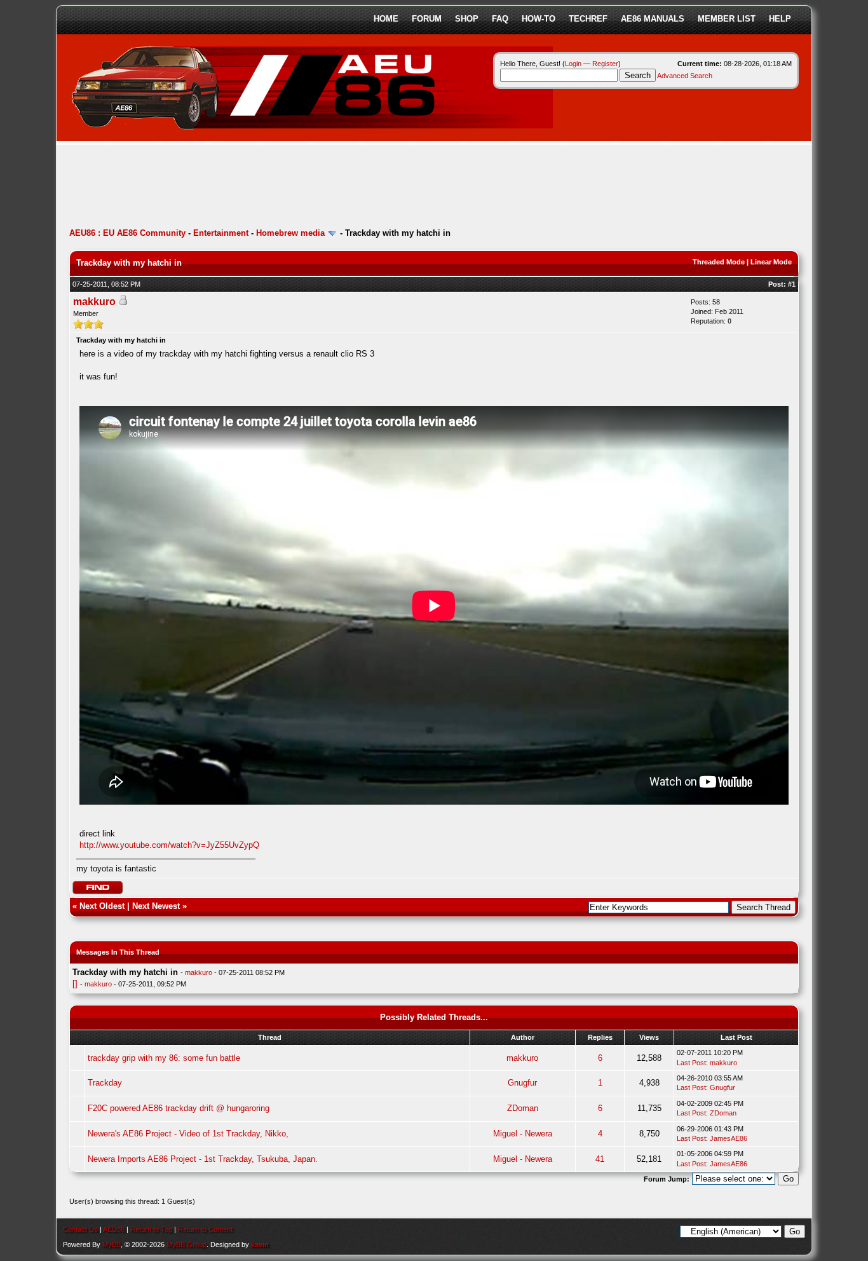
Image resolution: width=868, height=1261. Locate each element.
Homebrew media (290, 233)
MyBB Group (186, 1244)
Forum (427, 19)
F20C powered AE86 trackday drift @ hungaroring (178, 1108)
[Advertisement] (300, 187)
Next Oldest (102, 906)
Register (605, 63)
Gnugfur (522, 1082)
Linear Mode (771, 262)
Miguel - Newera (522, 1133)
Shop (466, 19)
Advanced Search (684, 75)
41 (599, 1159)
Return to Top (151, 1229)
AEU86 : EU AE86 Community (127, 233)
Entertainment (220, 233)
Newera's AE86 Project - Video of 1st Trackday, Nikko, (188, 1133)
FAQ (500, 19)
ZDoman (522, 1108)
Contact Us (80, 1229)
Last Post (691, 1063)
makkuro (94, 301)
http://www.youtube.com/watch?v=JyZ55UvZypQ (169, 845)
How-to (538, 19)
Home (386, 19)
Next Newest (156, 906)
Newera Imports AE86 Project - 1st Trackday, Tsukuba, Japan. (203, 1159)
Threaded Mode (719, 262)
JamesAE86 (728, 1138)
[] (75, 983)
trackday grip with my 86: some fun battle (164, 1058)
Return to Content (205, 1229)
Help (780, 19)
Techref (588, 19)
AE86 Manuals (652, 19)
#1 (792, 284)
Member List (727, 19)
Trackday (105, 1082)
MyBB (111, 1244)
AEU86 (114, 1229)
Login (573, 63)
